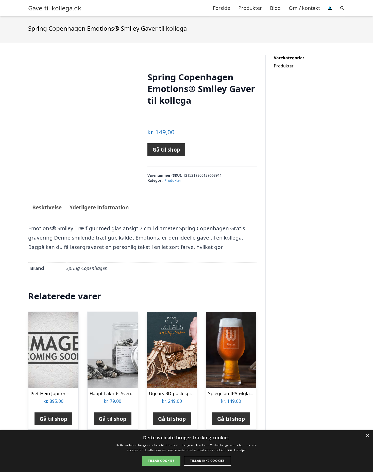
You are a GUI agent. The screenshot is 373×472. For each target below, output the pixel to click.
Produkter (250, 8)
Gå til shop (166, 149)
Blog (275, 8)
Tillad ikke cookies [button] (207, 461)
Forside (221, 8)
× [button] (367, 436)
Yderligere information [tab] (99, 207)
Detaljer (240, 450)
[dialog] (186, 451)
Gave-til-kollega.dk (54, 8)
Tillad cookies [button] (161, 461)
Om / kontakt (304, 8)
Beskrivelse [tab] (47, 207)
